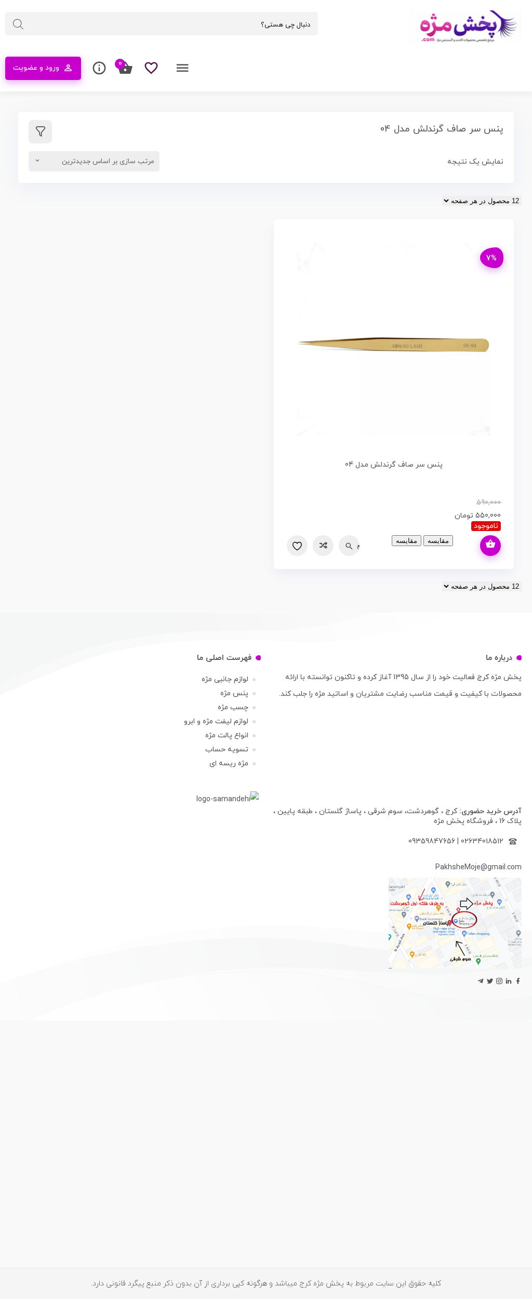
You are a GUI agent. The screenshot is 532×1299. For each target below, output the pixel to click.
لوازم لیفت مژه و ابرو (216, 721)
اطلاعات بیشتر (490, 545)
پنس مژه (234, 693)
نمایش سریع (358, 545)
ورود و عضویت (36, 68)
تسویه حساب (226, 749)
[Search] (18, 24)
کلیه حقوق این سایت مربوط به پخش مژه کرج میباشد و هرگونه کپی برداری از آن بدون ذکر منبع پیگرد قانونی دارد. (266, 1284)
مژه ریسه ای (228, 763)
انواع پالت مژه (226, 735)
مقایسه (323, 545)
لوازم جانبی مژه (225, 679)
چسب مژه (233, 707)
